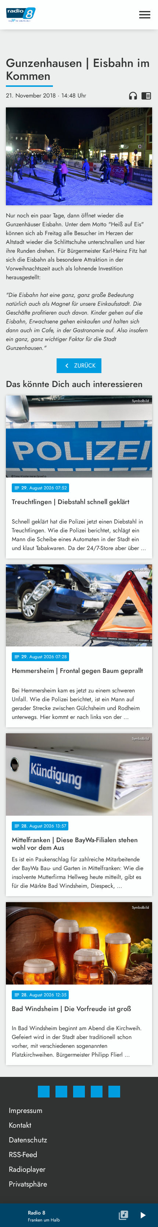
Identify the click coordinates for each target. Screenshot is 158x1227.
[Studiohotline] (97, 1091)
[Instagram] (61, 1091)
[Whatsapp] (79, 1091)
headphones (133, 96)
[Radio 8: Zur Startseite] (70, 14)
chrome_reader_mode (146, 96)
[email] (114, 1091)
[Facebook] (44, 1091)
